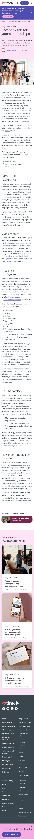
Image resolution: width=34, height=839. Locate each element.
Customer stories (24, 726)
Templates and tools (25, 812)
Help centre (22, 791)
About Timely (7, 780)
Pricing (4, 788)
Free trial (24, 3)
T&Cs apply (14, 13)
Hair (20, 749)
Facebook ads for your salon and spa (19, 21)
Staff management (8, 734)
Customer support (23, 781)
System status (23, 794)
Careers (4, 792)
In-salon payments (8, 747)
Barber (21, 756)
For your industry (22, 743)
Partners (5, 807)
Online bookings (7, 722)
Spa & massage (24, 775)
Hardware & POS (7, 768)
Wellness (21, 771)
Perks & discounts (8, 803)
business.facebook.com (12, 299)
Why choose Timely (25, 722)
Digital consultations (8, 726)
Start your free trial (11, 834)
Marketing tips (12, 537)
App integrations (7, 764)
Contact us (22, 787)
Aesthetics (22, 760)
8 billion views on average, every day (18, 243)
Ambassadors (6, 796)
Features (5, 718)
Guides (21, 808)
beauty (7, 130)
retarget (5, 289)
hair (29, 128)
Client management (8, 730)
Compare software (25, 730)
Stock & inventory (8, 743)
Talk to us (6, 16)
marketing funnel (12, 256)
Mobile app (5, 772)
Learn (3, 21)
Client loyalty (6, 761)
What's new (22, 816)
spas (23, 128)
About (4, 784)
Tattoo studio (23, 767)
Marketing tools (7, 757)
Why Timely (23, 718)
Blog (3, 27)
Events (4, 811)
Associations (6, 799)
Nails (20, 764)
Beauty (21, 752)
